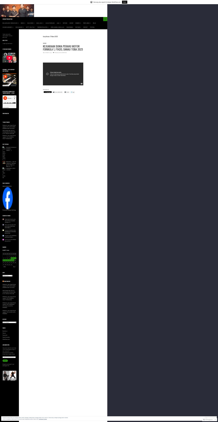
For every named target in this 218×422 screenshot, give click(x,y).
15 (7, 260)
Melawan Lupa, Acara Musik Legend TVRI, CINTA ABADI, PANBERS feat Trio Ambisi (9, 127)
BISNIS (22, 23)
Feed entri (5, 335)
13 (3, 260)
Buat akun (5, 331)
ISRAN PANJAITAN (7, 19)
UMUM (44, 43)
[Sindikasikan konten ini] (3, 281)
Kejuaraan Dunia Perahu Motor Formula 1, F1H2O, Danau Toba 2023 (63, 47)
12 (15, 258)
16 (9, 260)
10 (11, 258)
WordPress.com (6, 339)
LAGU (58, 23)
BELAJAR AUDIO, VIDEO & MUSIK (10, 23)
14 (5, 260)
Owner (71, 23)
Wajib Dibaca (70, 27)
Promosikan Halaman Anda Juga (9, 210)
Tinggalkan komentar (60, 52)
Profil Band (86, 23)
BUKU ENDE (30, 23)
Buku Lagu (39, 23)
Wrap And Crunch (9, 219)
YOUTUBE (77, 27)
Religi (94, 23)
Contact (85, 27)
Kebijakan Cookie (43, 419)
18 (13, 260)
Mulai (124, 2)
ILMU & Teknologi (50, 23)
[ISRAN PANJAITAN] (8, 198)
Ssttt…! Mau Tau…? (30, 27)
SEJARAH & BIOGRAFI (7, 27)
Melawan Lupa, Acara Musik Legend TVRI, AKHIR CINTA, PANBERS (9, 312)
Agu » (14, 266)
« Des (4, 266)
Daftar (5, 360)
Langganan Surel (6, 345)
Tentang (92, 27)
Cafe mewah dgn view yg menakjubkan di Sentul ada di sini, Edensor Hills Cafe (9, 132)
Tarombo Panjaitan (42, 27)
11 (13, 258)
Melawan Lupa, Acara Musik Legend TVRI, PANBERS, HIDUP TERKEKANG (9, 137)
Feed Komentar (6, 337)
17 (11, 260)
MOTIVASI (65, 23)
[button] (6, 376)
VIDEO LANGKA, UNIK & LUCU (57, 27)
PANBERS (77, 23)
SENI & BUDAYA (18, 27)
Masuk (4, 333)
